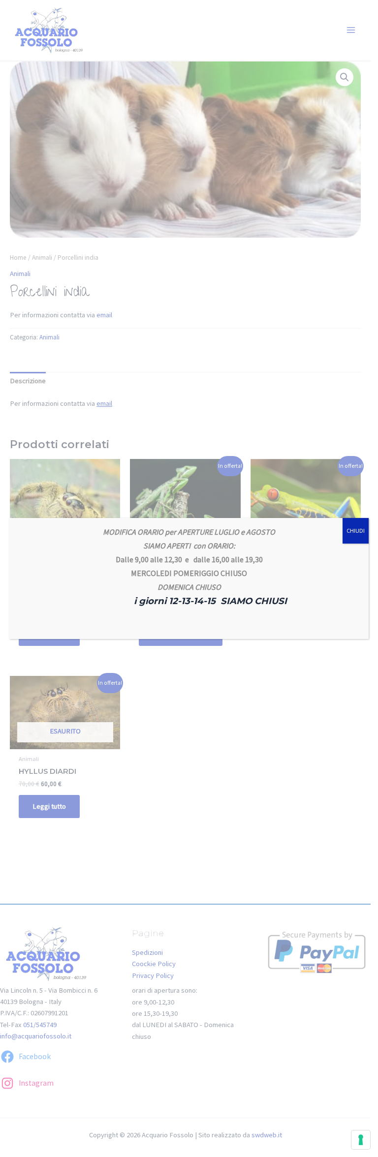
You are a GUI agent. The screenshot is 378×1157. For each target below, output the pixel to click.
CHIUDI (355, 530)
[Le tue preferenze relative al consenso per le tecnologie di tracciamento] (360, 1139)
